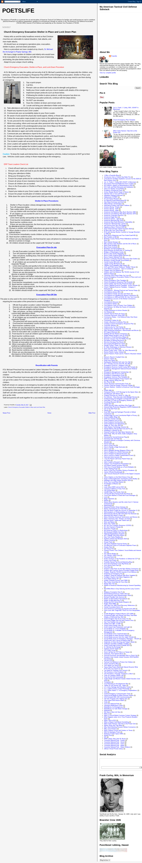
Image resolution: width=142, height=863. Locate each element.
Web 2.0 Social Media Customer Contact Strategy (120, 715)
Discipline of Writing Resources (114, 340)
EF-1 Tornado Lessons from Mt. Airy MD (117, 364)
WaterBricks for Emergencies (113, 707)
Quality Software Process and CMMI (116, 580)
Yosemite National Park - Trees (114, 744)
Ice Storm (107, 460)
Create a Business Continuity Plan (115, 322)
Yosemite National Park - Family (114, 740)
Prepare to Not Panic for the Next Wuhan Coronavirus (121, 569)
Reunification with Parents (47, 365)
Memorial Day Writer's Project (113, 515)
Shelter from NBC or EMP (112, 624)
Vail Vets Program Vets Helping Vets (115, 699)
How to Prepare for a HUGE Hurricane (116, 452)
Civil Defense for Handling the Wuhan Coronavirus (120, 295)
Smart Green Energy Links (112, 625)
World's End (108, 735)
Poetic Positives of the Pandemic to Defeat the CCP (121, 559)
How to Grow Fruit (110, 445)
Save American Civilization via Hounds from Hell (119, 609)
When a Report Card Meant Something (116, 722)
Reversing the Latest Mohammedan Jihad (117, 595)
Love (105, 497)
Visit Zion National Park (111, 704)
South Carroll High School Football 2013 (117, 645)
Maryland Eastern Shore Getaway (115, 507)
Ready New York (109, 584)
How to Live (108, 449)
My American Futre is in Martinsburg (115, 530)
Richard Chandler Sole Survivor (114, 597)
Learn (106, 485)
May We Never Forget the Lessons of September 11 (120, 510)
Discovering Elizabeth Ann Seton (114, 344)
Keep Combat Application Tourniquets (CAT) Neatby (120, 479)
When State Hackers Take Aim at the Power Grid (119, 724)
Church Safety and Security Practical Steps (118, 284)
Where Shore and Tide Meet (113, 725)
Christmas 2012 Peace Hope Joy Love (116, 275)
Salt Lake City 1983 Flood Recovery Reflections (119, 605)
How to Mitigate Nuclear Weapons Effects (117, 450)
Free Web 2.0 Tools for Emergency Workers (118, 400)
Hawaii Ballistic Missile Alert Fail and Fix (117, 429)
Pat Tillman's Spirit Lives (112, 555)
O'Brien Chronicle (109, 540)
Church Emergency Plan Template (124, 120)
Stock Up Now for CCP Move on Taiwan (117, 652)
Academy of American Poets (113, 190)
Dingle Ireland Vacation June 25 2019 (116, 335)
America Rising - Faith (111, 209)
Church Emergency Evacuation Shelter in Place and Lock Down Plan (40, 32)
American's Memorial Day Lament (115, 224)
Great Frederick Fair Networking (114, 424)
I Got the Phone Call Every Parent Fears (117, 459)
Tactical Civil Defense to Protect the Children (118, 662)
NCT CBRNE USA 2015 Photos (114, 535)
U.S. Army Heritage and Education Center (117, 687)
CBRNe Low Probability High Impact (115, 265)
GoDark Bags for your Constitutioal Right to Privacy (120, 415)
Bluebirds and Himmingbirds (113, 249)
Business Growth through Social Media (116, 260)
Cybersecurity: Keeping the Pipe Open (116, 329)
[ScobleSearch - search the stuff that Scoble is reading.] (116, 762)
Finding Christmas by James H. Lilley (116, 395)
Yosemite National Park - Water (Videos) (117, 747)
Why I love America (110, 729)
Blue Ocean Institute (110, 247)
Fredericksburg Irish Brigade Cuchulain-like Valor (119, 399)
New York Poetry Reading (112, 537)
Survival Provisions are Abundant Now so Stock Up (120, 655)
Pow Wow (107, 567)
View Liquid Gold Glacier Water (114, 700)
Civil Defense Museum (111, 302)
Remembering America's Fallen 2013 (115, 594)
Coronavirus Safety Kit (111, 320)
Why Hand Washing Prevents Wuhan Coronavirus (120, 727)
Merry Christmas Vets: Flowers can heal (117, 519)
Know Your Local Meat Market (113, 482)
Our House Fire (109, 549)
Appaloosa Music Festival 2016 (114, 227)
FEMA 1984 (108, 390)
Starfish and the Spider (111, 649)
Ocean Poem (108, 542)
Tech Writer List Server (111, 665)
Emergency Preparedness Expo (114, 375)
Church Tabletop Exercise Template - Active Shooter (121, 285)
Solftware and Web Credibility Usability (116, 644)
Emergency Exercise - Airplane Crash (116, 365)
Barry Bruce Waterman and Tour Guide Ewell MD (119, 235)
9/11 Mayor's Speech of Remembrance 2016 (118, 185)
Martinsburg (108, 505)
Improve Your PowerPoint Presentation (116, 464)
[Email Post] (30, 404)
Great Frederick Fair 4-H (112, 420)
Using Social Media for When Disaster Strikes (118, 695)
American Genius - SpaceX (113, 219)
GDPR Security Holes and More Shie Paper (118, 405)
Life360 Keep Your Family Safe (114, 492)
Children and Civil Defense (112, 270)
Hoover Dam (108, 444)
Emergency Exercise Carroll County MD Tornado (119, 367)
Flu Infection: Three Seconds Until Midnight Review (120, 397)
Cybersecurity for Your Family (113, 327)
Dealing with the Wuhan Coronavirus (115, 334)
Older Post (91, 413)
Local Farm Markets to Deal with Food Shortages (120, 495)
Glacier (106, 410)
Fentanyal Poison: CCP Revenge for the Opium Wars (121, 392)
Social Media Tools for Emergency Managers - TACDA (121, 639)
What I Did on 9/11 (110, 720)
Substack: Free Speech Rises (113, 654)
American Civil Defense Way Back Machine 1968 (120, 212)
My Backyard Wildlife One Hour (114, 532)
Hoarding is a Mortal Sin (111, 430)
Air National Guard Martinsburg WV (115, 200)
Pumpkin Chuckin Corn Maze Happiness (117, 577)
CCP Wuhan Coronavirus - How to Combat (117, 269)
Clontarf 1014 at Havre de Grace (114, 314)
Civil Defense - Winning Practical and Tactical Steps (121, 290)
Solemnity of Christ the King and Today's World (119, 642)
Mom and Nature (109, 522)
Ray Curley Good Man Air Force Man (116, 582)
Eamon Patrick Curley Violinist (114, 352)
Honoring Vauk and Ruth (112, 439)
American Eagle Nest (111, 217)
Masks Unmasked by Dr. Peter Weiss (116, 509)
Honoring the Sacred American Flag (115, 437)
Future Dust (108, 404)
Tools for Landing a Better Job (113, 675)
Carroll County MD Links (112, 262)
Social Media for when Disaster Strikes (116, 635)
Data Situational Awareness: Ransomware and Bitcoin (121, 330)
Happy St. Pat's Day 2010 (112, 425)
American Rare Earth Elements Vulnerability (118, 222)
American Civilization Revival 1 (114, 215)
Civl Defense (108, 312)
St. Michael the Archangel (112, 647)
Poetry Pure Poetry (110, 560)
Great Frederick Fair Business (113, 422)
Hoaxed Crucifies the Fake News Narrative (117, 432)
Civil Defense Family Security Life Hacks (117, 294)
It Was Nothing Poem (111, 469)
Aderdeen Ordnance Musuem (113, 195)
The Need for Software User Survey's (116, 670)
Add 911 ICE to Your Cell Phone (114, 194)
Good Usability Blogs (111, 417)
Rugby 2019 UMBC (110, 604)
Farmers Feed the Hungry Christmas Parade (118, 385)
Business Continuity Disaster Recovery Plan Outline (121, 259)
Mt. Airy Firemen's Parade (112, 527)
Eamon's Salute (109, 359)
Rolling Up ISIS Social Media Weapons (116, 602)
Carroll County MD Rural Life (113, 264)
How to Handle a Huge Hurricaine (114, 447)
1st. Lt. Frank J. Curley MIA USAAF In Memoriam (120, 182)
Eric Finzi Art (108, 382)
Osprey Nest (108, 547)
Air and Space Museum (111, 199)
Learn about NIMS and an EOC (114, 487)
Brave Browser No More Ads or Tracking (117, 250)
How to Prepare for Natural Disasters (116, 454)
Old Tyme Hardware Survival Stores (115, 544)
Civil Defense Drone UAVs (112, 292)
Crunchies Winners (110, 325)
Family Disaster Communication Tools (116, 384)
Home (49, 413)
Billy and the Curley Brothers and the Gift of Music (120, 244)
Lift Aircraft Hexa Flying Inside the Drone (117, 494)
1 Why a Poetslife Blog (111, 175)
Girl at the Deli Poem (110, 409)
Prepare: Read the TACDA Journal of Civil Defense (120, 572)
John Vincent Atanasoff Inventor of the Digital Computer (122, 474)
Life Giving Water (109, 490)
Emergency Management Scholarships (116, 372)
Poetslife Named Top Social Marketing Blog (118, 562)
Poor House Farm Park (111, 565)
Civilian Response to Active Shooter (115, 310)
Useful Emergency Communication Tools (117, 694)
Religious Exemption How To (113, 592)
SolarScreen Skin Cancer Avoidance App (117, 640)
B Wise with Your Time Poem (113, 230)
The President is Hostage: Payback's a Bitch (118, 674)
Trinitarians (107, 682)
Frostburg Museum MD (111, 402)
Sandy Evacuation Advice (112, 607)
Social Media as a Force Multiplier (115, 629)
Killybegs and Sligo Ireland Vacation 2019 (117, 480)
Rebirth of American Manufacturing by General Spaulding (122, 585)
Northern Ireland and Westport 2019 (115, 539)
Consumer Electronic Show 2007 (114, 315)
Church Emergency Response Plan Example (118, 282)
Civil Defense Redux (110, 304)
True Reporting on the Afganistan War (116, 684)
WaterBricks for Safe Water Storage (115, 709)
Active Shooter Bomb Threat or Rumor (116, 192)
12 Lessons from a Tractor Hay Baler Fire (117, 177)
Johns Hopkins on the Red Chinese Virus (117, 477)
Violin (106, 702)
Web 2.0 (106, 714)
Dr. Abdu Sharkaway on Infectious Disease (117, 347)
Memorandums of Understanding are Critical (118, 512)
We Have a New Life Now (112, 712)
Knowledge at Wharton (111, 484)
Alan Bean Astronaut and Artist (114, 202)
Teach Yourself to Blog (111, 664)
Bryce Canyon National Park (113, 257)
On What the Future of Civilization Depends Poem (120, 545)
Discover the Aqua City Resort (113, 342)
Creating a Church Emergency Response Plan (119, 324)
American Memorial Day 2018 (113, 220)
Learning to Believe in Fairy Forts (114, 489)
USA (105, 692)
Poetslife (18, 10)
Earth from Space (109, 360)
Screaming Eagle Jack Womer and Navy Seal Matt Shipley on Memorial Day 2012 (120, 616)
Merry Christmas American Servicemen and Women (120, 517)
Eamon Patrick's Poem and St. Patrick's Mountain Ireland (122, 354)
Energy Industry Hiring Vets (113, 380)
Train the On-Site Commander (113, 677)
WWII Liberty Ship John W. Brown (115, 739)
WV (105, 737)
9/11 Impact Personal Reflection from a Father (119, 184)
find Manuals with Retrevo (112, 394)
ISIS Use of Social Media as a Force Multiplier (119, 467)
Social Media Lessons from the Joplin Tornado (119, 637)
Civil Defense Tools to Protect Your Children (118, 305)
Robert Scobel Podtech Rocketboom (115, 599)
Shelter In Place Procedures (46, 201)
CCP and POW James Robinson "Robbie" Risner (119, 267)
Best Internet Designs (111, 242)
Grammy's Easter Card (111, 419)
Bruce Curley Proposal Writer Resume (116, 255)
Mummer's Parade (110, 529)
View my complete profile (108, 73)
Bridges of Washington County (114, 252)
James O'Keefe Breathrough (113, 472)
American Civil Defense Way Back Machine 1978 (120, 214)
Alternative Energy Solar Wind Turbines (116, 205)
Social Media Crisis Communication (115, 634)
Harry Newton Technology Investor (115, 427)
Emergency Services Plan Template (115, 377)
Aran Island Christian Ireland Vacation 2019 (118, 229)
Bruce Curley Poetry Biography (114, 254)
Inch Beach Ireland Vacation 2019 (115, 465)
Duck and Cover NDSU (111, 349)
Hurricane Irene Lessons (112, 457)
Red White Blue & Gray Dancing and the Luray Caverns (122, 589)
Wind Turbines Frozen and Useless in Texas (118, 730)
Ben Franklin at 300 (110, 237)
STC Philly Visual (109, 650)
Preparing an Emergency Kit (113, 574)
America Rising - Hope (111, 210)
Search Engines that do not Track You (116, 619)
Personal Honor (109, 557)
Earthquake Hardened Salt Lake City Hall (117, 362)
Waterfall (107, 710)
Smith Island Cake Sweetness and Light (117, 627)
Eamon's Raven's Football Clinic (114, 357)
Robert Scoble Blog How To (113, 600)
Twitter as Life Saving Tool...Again (115, 685)
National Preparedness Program (114, 534)
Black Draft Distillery (110, 245)
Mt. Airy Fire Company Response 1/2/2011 (117, 525)
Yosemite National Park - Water (114, 745)
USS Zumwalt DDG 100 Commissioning (117, 697)
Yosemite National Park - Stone (114, 742)
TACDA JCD (108, 660)
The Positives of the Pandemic (114, 672)
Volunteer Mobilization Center (113, 705)
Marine (106, 500)
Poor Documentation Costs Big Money (116, 564)
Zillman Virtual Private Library (113, 749)
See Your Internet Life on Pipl (113, 622)
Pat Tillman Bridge (110, 554)
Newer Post (6, 413)
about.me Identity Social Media (114, 189)
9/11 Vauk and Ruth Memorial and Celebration (118, 187)
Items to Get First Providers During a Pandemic (119, 470)
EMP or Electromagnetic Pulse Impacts (117, 379)
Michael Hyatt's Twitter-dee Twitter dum (116, 520)
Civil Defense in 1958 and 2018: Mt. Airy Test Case (120, 297)
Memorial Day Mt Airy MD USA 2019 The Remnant (120, 514)
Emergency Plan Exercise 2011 (114, 374)
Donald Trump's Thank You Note (114, 345)
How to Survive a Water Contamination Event (118, 455)
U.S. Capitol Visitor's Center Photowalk (116, 689)
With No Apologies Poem (112, 732)
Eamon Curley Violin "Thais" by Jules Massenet (119, 350)
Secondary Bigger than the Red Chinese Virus (119, 620)
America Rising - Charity (112, 207)
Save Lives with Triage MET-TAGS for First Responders (122, 610)
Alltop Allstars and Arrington (113, 204)
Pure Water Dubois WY (111, 579)
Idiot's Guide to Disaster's (112, 462)
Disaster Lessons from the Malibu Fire (116, 339)
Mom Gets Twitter (109, 524)
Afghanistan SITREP (110, 197)
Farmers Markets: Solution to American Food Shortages (122, 387)
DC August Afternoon (110, 332)
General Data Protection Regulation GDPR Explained (121, 407)
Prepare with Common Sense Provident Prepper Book (121, 570)
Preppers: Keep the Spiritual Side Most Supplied (119, 575)
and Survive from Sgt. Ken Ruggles (115, 225)
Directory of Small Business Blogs (115, 337)
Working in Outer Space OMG (113, 734)
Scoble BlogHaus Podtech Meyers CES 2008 (118, 614)
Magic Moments (109, 499)
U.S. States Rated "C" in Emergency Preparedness (120, 690)
